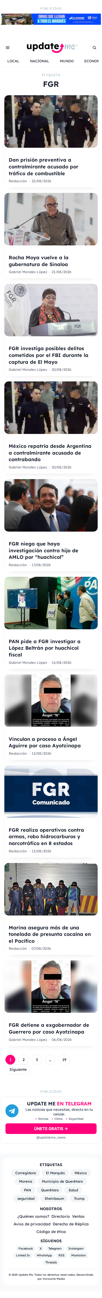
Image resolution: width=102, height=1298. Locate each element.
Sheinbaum (54, 1198)
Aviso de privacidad (32, 1224)
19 (64, 1059)
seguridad (26, 1198)
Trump (79, 1198)
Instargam (76, 1248)
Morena (25, 1181)
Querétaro (50, 1190)
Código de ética (51, 1231)
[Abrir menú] (7, 47)
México (81, 1173)
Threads (51, 1262)
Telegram (54, 1248)
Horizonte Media (54, 1279)
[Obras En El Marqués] (51, 23)
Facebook (25, 1248)
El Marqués (55, 1173)
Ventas (78, 1216)
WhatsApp (44, 1255)
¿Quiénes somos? (33, 1216)
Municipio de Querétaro (62, 1181)
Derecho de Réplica (71, 1224)
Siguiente (18, 1069)
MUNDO (67, 61)
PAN (27, 1190)
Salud (73, 1190)
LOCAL (13, 61)
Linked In (23, 1255)
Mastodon (78, 1255)
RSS (61, 1255)
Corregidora (25, 1173)
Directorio (60, 1216)
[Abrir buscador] (94, 47)
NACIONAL (39, 61)
